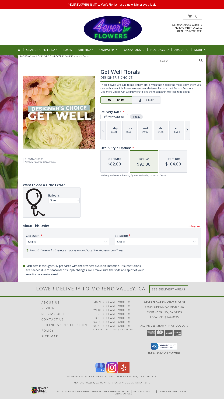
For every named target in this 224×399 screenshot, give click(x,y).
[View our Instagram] (112, 372)
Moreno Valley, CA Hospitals (137, 376)
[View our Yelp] (124, 372)
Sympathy (107, 50)
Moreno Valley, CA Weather (93, 382)
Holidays (157, 50)
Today (136, 116)
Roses (67, 50)
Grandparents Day (41, 50)
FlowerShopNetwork (114, 391)
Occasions (132, 50)
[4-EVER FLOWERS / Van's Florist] (112, 29)
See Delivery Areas (168, 289)
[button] (192, 16)
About (179, 50)
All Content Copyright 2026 (77, 391)
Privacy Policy (144, 391)
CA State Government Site (132, 382)
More (198, 50)
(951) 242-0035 (193, 31)
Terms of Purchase (172, 391)
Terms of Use (123, 393)
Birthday (85, 50)
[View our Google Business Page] (100, 372)
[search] (201, 60)
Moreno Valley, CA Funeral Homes (90, 376)
